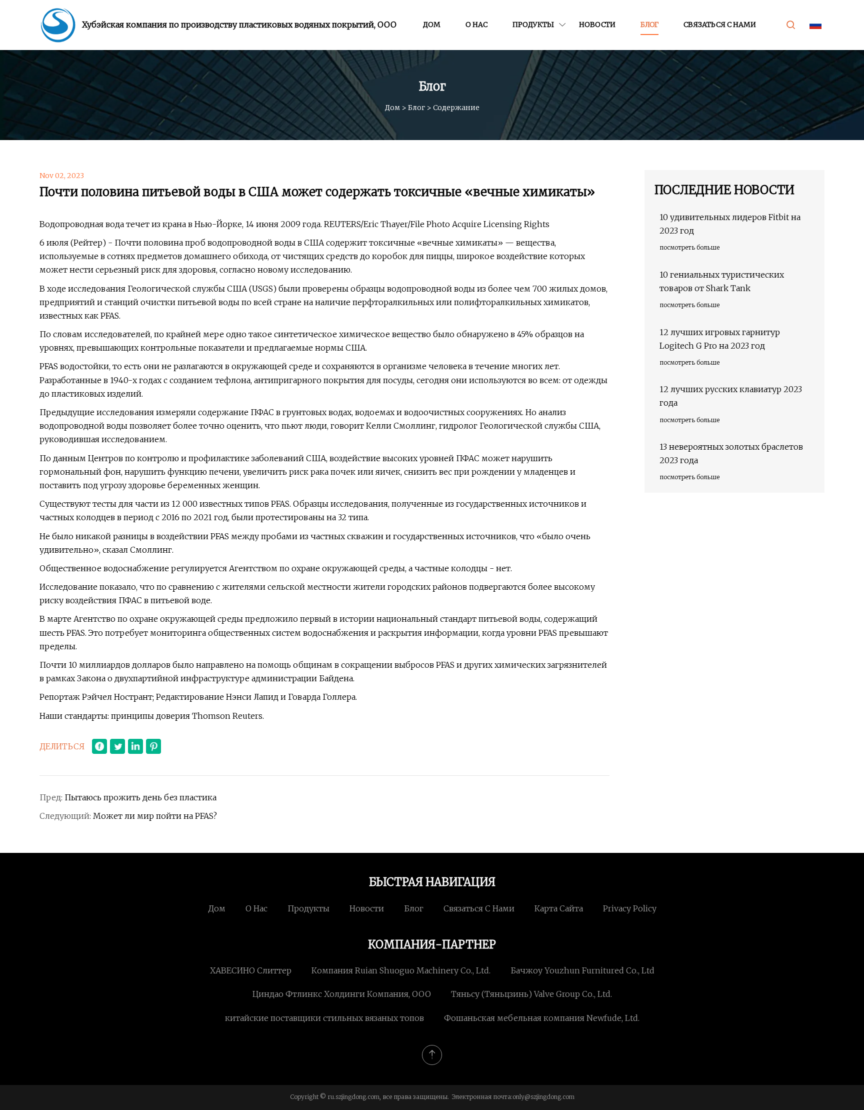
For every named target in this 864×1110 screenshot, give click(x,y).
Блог (649, 24)
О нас (477, 24)
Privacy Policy (629, 908)
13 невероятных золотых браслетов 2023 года (731, 453)
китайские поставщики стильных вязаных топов (324, 1018)
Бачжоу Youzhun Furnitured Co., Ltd (582, 970)
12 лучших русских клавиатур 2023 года (731, 396)
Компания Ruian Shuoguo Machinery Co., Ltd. (401, 970)
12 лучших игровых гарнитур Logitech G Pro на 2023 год (720, 339)
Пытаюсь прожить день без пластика (140, 797)
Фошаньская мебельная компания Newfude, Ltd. (542, 1018)
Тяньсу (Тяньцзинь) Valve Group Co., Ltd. (531, 994)
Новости (597, 24)
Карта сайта (558, 908)
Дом (431, 24)
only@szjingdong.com (543, 1096)
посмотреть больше (690, 247)
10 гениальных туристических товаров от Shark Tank (722, 281)
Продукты (533, 24)
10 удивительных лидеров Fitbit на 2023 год (730, 224)
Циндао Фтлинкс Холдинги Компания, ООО (341, 994)
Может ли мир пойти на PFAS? (155, 816)
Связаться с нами (720, 24)
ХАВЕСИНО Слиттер (251, 970)
